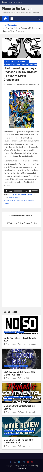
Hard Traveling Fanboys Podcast (16, 64)
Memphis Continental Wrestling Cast (17, 397)
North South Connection (29, 344)
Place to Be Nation (17, 9)
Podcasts (33, 64)
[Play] (6, 191)
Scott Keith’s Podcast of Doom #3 (19, 215)
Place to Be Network (27, 412)
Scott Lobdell (29, 201)
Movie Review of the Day (25, 431)
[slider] (35, 191)
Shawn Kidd (24, 378)
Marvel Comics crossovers (13, 201)
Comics (6, 61)
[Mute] (29, 191)
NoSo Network (9, 332)
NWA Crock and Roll (11, 366)
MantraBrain (21, 468)
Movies (6, 434)
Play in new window (18, 195)
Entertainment (9, 431)
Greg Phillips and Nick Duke (29, 84)
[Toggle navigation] (12, 18)
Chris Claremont (14, 198)
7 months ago (11, 344)
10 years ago (10, 84)
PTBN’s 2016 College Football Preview (22, 223)
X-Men (6, 203)
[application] (21, 191)
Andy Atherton (25, 446)
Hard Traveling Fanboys (19, 61)
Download (31, 195)
